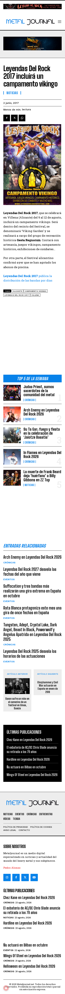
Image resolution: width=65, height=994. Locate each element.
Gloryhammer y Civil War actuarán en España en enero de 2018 (47, 687)
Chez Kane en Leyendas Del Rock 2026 (29, 740)
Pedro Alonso (11, 867)
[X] (14, 118)
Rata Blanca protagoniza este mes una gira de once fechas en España (32, 610)
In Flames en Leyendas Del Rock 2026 (42, 454)
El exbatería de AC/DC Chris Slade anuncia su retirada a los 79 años (31, 910)
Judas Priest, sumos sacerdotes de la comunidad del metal (39, 390)
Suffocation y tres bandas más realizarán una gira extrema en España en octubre (32, 591)
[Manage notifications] (6, 988)
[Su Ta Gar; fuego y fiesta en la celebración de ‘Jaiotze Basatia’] (12, 435)
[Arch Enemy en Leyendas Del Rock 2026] (12, 414)
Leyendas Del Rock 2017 (16, 295)
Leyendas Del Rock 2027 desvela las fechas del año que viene (29, 571)
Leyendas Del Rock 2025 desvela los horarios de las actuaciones (29, 653)
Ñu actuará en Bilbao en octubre (26, 767)
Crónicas (30, 400)
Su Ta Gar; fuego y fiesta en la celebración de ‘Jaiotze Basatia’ (42, 433)
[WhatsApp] (22, 118)
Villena (35, 295)
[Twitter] (25, 877)
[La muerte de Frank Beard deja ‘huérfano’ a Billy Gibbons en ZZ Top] (12, 478)
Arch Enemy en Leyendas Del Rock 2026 (41, 412)
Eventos (9, 579)
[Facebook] (6, 118)
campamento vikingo (35, 291)
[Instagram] (7, 877)
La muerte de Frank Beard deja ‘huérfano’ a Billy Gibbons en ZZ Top (42, 476)
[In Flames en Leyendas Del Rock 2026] (12, 457)
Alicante (17, 291)
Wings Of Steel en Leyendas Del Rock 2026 (32, 775)
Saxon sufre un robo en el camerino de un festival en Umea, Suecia (17, 703)
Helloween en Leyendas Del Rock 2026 (29, 966)
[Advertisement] (32, 336)
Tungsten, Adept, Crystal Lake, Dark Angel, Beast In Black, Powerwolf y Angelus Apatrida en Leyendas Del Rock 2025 (32, 632)
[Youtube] (34, 877)
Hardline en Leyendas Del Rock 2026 (28, 759)
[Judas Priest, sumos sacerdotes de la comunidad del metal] (12, 393)
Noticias (29, 485)
